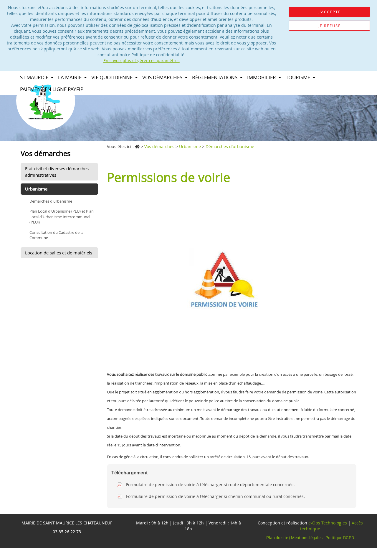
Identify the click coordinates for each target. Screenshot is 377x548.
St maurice (34, 77)
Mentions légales (307, 537)
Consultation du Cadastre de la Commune (56, 235)
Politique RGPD (339, 537)
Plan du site (277, 537)
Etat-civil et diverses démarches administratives (57, 171)
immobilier (262, 77)
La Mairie (70, 77)
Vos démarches (162, 77)
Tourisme (298, 77)
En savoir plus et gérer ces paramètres (141, 60)
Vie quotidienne (112, 77)
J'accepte (329, 11)
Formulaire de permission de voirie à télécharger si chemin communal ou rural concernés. (215, 496)
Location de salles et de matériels (58, 253)
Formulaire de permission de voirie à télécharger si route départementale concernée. (210, 484)
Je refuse (329, 25)
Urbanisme (36, 189)
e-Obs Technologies (327, 523)
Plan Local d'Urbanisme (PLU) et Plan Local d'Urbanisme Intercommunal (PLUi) (61, 216)
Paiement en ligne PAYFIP (51, 89)
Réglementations (215, 77)
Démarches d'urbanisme (50, 201)
